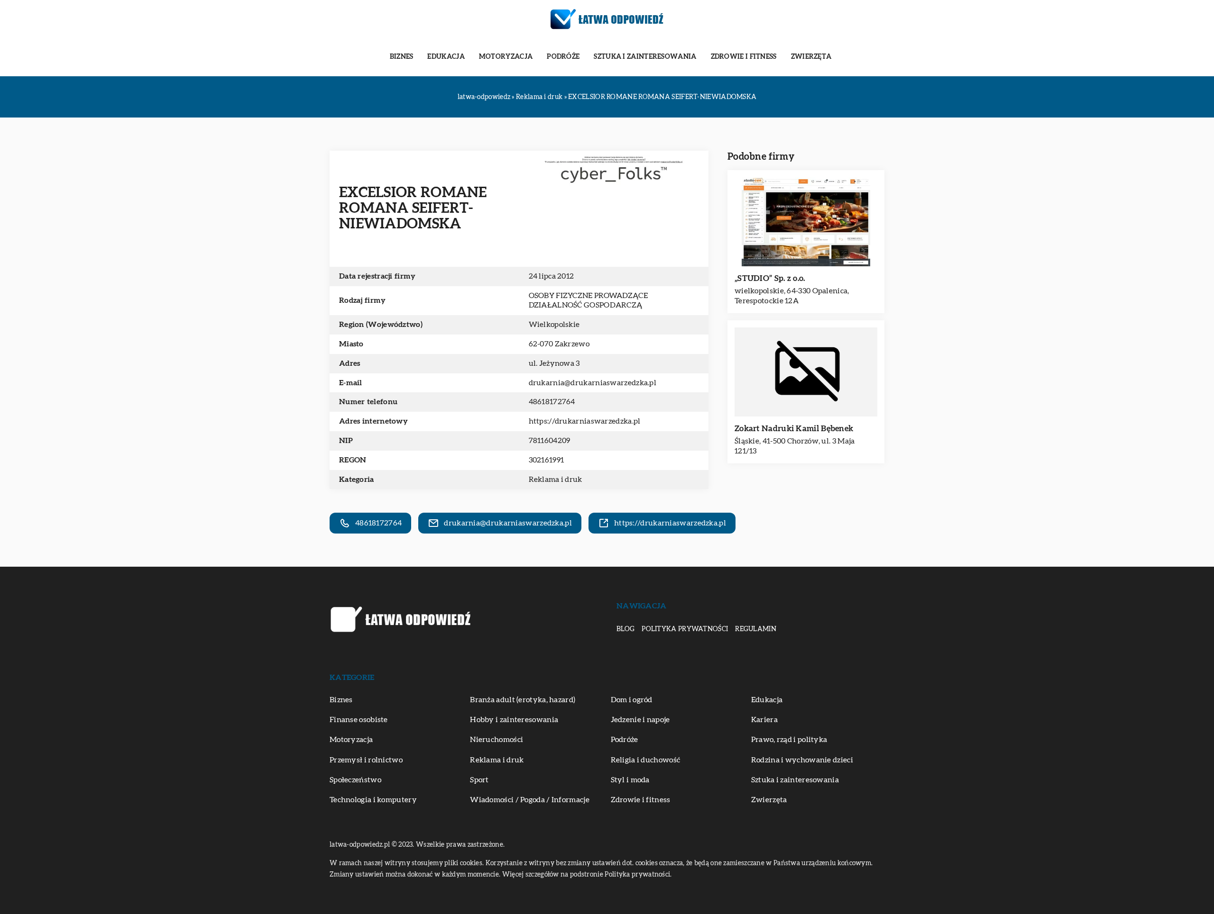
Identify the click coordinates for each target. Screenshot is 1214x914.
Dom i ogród (632, 700)
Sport (479, 780)
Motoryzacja (506, 57)
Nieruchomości (496, 739)
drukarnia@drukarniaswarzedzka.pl (593, 383)
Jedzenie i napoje (640, 720)
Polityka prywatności (685, 629)
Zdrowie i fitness (744, 57)
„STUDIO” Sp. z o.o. (770, 278)
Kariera (764, 720)
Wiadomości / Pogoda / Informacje (529, 800)
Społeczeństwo (355, 780)
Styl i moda (630, 780)
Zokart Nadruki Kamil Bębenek (794, 429)
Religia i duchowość (646, 760)
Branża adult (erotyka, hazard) (522, 700)
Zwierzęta (811, 57)
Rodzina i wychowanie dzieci (802, 760)
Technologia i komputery (373, 800)
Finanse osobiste (359, 720)
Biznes (402, 57)
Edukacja (445, 57)
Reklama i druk (555, 479)
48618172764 (552, 402)
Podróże (563, 57)
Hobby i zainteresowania (514, 720)
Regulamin (755, 629)
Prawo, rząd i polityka (789, 739)
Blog (625, 629)
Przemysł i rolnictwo (366, 760)
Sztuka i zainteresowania (645, 57)
